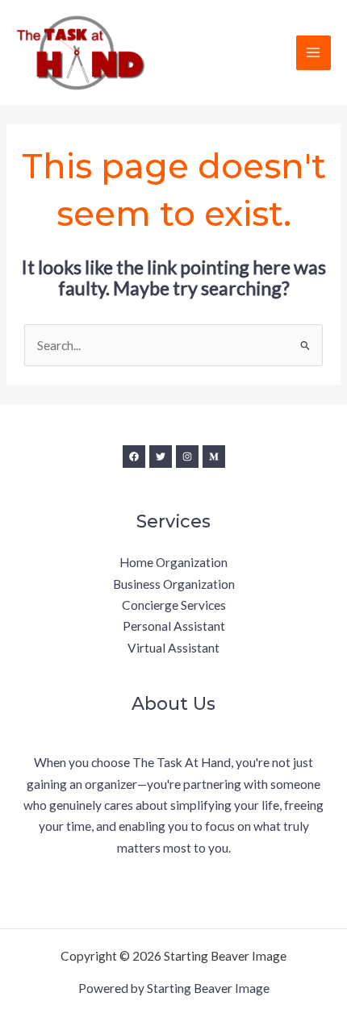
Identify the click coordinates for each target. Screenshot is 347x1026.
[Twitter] (160, 456)
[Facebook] (134, 456)
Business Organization (174, 584)
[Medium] (214, 456)
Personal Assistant (174, 626)
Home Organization (173, 562)
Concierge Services (174, 605)
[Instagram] (187, 456)
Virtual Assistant (173, 647)
